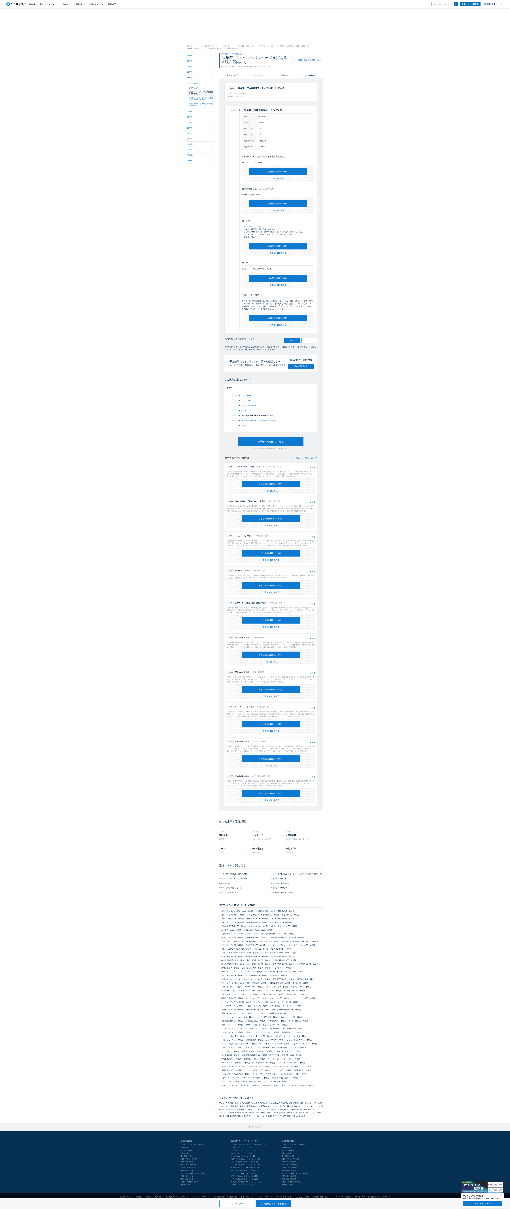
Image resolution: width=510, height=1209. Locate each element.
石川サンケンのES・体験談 (232, 1010)
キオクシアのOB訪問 (279, 888)
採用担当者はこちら (320, 1197)
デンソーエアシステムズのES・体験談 (236, 949)
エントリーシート (249, 405)
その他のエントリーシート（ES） (243, 1185)
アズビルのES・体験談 (273, 972)
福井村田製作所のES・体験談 (233, 960)
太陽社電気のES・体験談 (278, 1013)
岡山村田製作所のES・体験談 (282, 957)
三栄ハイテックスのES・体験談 (304, 1044)
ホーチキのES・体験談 (290, 941)
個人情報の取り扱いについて (177, 1197)
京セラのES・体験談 (286, 911)
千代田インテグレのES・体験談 (233, 994)
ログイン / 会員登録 (470, 4)
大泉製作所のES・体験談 (296, 994)
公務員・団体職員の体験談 (291, 1182)
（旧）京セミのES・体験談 (232, 1040)
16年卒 (190, 150)
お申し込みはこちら (482, 1203)
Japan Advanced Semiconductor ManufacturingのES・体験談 (245, 1078)
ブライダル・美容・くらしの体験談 (294, 1173)
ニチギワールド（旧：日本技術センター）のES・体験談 (266, 1047)
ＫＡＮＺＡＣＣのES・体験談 (250, 991)
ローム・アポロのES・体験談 (233, 1036)
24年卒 (190, 77)
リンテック (257, 835)
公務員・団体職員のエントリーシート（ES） (247, 1182)
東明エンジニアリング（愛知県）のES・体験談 (239, 1085)
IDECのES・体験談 (300, 983)
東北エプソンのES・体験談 (254, 1059)
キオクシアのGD (225, 883)
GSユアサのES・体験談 (287, 926)
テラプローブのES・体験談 (232, 945)
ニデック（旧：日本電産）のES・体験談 (237, 911)
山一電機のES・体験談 (258, 994)
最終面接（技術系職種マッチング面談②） (259, 420)
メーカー (225, 54)
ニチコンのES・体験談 (230, 941)
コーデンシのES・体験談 (231, 1047)
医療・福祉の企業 (187, 1176)
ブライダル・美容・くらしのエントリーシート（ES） (250, 1173)
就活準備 (79, 4)
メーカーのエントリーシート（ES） (244, 1150)
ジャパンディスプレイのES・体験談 (256, 968)
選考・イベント (46, 4)
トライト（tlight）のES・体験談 (259, 1036)
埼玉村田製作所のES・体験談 (258, 960)
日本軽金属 (291, 835)
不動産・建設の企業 (188, 1167)
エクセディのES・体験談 (231, 930)
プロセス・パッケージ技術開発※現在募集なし (201, 93)
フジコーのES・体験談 (282, 1070)
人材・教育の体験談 (289, 1162)
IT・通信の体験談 (288, 1156)
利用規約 (158, 1197)
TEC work (246, 395)
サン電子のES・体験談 (292, 1006)
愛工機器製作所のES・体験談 (263, 1063)
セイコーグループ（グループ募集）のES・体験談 (292, 1066)
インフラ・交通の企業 (189, 1165)
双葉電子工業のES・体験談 (283, 979)
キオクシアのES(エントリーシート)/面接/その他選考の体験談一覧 (296, 874)
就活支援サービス (96, 4)
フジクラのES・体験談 (277, 938)
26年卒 (190, 67)
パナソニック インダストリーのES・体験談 (238, 1082)
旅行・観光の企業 (187, 1170)
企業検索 (32, 4)
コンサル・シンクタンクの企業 (192, 1145)
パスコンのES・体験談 (230, 1051)
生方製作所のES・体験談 (293, 1028)
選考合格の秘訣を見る (271, 441)
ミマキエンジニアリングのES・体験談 (236, 1002)
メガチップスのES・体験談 (232, 1025)
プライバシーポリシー (200, 1197)
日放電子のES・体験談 (254, 1040)
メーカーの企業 (186, 1150)
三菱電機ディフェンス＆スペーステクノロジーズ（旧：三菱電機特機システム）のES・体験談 (258, 934)
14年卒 (190, 161)
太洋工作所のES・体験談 (231, 1070)
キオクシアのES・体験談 (301, 987)
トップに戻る (254, 1127)
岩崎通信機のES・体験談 (291, 1032)
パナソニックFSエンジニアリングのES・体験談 (273, 949)
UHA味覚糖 (258, 848)
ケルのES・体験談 (276, 994)
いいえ (309, 340)
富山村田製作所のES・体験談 (233, 964)
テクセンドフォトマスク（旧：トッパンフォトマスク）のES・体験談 (279, 1074)
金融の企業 (185, 1147)
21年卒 (190, 123)
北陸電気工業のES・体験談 (279, 983)
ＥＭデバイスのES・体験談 (264, 1002)
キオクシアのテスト (278, 879)
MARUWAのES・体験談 (253, 987)
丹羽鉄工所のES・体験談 (255, 1021)
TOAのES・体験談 (249, 941)
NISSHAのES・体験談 (306, 979)
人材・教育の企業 (187, 1162)
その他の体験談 (287, 1185)
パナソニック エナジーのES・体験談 (272, 1082)
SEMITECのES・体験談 (256, 983)
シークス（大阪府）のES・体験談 (257, 1070)
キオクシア (237, 54)
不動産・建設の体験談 (290, 1167)
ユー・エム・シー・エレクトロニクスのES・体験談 (241, 972)
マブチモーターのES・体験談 (282, 919)
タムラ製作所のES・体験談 (256, 976)
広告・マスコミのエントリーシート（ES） (246, 1159)
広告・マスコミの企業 (189, 1159)
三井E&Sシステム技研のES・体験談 (258, 930)
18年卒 (190, 139)
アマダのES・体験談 (296, 938)
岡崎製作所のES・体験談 (231, 1059)
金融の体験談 (286, 1147)
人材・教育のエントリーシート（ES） (245, 1162)
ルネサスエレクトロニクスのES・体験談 (263, 915)
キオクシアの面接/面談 (280, 883)
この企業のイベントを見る (273, 1203)
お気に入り (238, 1203)
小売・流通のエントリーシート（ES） (245, 1179)
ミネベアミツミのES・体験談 (233, 915)
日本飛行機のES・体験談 (255, 945)
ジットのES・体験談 (273, 991)
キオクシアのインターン (228, 892)
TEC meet (246, 400)
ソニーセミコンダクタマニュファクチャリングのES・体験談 (291, 945)
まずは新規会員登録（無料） (278, 172)
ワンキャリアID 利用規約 (341, 1197)
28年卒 (190, 56)
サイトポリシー (247, 1197)
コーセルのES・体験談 (230, 1055)
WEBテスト (246, 410)
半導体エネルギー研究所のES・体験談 (257, 1051)
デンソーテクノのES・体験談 (276, 987)
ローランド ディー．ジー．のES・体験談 (284, 1059)
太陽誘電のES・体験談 (230, 968)
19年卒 (190, 133)
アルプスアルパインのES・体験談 (262, 926)
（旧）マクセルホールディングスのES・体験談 (239, 953)
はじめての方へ (126, 1197)
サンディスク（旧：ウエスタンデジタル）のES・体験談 (267, 998)
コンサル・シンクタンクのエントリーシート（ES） (249, 1145)
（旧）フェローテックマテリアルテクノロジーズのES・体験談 (245, 979)
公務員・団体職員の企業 (189, 1182)
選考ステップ (232, 75)
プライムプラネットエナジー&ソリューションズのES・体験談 (245, 1066)
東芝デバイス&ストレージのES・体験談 (297, 1085)
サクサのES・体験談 (298, 1047)
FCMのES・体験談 (228, 991)
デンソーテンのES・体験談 (232, 957)
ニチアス (223, 848)
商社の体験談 (286, 1153)
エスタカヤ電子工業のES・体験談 (284, 1078)
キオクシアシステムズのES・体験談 (235, 1074)
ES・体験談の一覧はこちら (303, 458)
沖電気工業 (291, 848)
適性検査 (111, 4)
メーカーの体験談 (288, 1150)
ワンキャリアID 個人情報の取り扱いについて (372, 1197)
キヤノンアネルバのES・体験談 (268, 1028)
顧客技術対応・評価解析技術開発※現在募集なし (201, 104)
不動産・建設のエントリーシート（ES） (245, 1167)
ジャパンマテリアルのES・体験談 (288, 1051)
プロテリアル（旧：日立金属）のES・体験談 (278, 953)
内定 (243, 425)
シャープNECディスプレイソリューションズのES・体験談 (289, 1040)
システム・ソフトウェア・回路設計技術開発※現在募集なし (201, 98)
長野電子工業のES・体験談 (232, 1021)
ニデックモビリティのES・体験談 (291, 1063)
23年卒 (190, 112)
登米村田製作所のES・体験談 (257, 957)
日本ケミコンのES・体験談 (232, 976)
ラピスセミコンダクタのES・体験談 (235, 1063)
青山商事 (223, 835)
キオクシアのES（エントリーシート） (234, 879)
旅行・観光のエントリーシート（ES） (245, 1170)
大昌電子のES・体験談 (302, 1070)
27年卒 (190, 61)
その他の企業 (185, 1185)
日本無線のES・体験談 (278, 976)
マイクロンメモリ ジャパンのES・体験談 (237, 1017)
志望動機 (284, 75)
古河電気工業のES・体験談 (307, 964)
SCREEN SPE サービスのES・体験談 (236, 1006)
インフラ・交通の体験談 (290, 1165)
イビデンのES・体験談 (282, 968)
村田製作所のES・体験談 (265, 911)
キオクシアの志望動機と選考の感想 (233, 874)
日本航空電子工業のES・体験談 (233, 926)
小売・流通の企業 (187, 1179)
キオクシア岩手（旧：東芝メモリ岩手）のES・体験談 (266, 1025)
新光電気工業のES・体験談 (283, 964)
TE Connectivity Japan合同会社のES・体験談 (283, 1010)
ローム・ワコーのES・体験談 (303, 998)
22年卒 (190, 117)
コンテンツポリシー (264, 1197)
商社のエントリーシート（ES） (242, 1153)
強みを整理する (300, 366)
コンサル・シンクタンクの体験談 (293, 1145)
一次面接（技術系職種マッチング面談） (258, 415)
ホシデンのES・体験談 (294, 972)
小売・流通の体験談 (289, 1179)
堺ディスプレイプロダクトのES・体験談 (285, 1055)
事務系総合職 (193, 88)
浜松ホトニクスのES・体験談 (233, 922)
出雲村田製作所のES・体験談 (284, 960)
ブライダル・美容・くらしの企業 (193, 1173)
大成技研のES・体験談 (270, 1085)
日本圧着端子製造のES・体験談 (254, 1055)
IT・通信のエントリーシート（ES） (244, 1156)
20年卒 (190, 128)
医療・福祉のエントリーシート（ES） (245, 1176)
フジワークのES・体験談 (269, 941)
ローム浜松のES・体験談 (298, 1021)
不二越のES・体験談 (310, 941)
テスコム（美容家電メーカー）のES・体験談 (239, 1044)
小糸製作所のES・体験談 (257, 922)
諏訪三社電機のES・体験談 (232, 998)
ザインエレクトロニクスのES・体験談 (274, 1044)
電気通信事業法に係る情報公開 (225, 1197)
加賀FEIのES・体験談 (290, 915)
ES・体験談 (64, 4)
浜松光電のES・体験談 (254, 1010)
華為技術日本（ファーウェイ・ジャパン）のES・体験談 (243, 1013)
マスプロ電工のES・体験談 (267, 1017)
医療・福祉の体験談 (289, 1176)
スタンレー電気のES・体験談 (233, 919)
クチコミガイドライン (284, 1197)
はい (292, 340)
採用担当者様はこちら (493, 4)
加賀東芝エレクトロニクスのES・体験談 (291, 1036)
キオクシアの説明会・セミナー (231, 888)
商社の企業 (185, 1153)
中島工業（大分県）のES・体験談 (267, 1006)
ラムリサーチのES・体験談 (291, 1017)
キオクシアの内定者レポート (282, 892)
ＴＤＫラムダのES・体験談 (232, 1032)
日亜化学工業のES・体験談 (258, 919)
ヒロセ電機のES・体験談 (255, 938)
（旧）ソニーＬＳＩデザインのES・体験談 (262, 1032)
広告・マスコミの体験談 (290, 1159)
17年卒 (190, 144)
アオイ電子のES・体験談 (231, 987)
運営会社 (139, 1197)
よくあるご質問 (303, 1197)
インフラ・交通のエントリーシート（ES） (246, 1165)
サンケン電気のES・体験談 (232, 938)
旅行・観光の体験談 (289, 1170)
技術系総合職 (193, 84)
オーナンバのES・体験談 (288, 1002)
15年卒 (190, 155)
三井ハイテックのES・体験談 (233, 983)
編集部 (148, 1197)
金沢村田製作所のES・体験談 (258, 964)
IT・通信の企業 (186, 1156)
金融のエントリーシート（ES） (242, 1147)
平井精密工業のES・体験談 (294, 991)
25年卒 (190, 72)
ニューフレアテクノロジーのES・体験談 (237, 1028)
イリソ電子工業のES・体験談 (281, 922)
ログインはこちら (277, 178)
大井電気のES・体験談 (277, 1021)
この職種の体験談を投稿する (307, 60)
